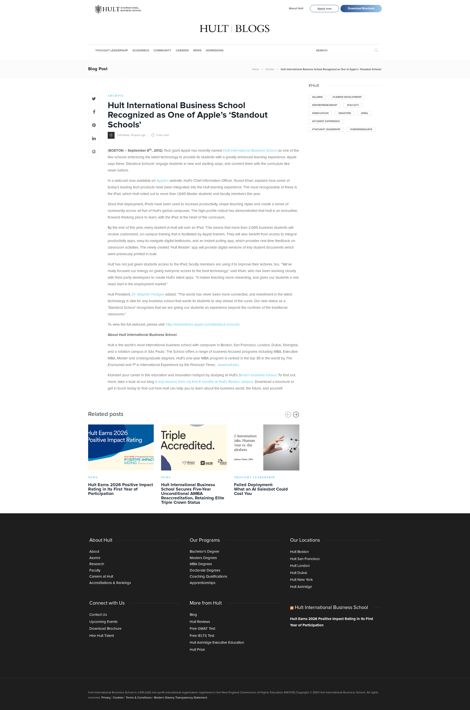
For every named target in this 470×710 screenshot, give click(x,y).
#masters (344, 113)
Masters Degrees (203, 558)
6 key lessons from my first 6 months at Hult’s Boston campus (204, 382)
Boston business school (257, 375)
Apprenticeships (202, 583)
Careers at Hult (101, 576)
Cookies (118, 697)
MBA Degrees (201, 564)
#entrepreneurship (324, 105)
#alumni (317, 97)
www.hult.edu (228, 365)
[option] (120, 461)
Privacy (106, 697)
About (94, 551)
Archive (270, 69)
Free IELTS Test (202, 636)
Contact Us (98, 615)
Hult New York (301, 580)
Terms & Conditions (139, 697)
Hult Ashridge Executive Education (217, 642)
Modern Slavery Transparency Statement (180, 697)
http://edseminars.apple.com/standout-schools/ (203, 324)
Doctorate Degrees (205, 570)
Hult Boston (299, 552)
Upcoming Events (103, 622)
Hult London (300, 566)
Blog (193, 615)
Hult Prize (197, 650)
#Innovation (320, 113)
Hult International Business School (250, 150)
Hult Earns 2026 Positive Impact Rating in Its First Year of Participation (331, 622)
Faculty (94, 570)
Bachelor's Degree (204, 551)
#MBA (364, 113)
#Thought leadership (326, 129)
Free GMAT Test (202, 628)
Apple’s (163, 181)
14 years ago (138, 135)
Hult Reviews (200, 622)
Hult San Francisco (305, 559)
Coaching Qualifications (208, 576)
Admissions (214, 50)
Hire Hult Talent (101, 636)
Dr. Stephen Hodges (148, 294)
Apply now (324, 8)
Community (162, 50)
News (197, 50)
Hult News (123, 135)
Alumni (94, 558)
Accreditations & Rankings (110, 583)
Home (255, 69)
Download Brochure (361, 8)
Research (96, 564)
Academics (140, 50)
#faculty (353, 105)
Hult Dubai (298, 573)
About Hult (296, 8)
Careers (182, 50)
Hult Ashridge (301, 587)
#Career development (347, 97)
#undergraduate (361, 129)
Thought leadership (111, 50)
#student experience (326, 121)
